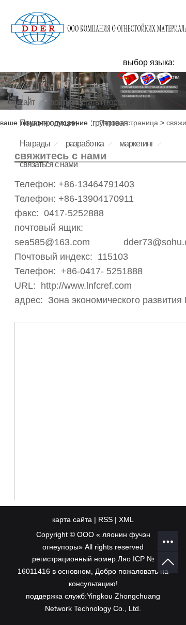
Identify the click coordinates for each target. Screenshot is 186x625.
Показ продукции (48, 122)
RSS (105, 519)
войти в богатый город (88, 102)
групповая (110, 122)
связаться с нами (49, 164)
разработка (85, 143)
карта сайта (72, 519)
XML (126, 519)
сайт (27, 102)
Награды (35, 143)
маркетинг (136, 143)
